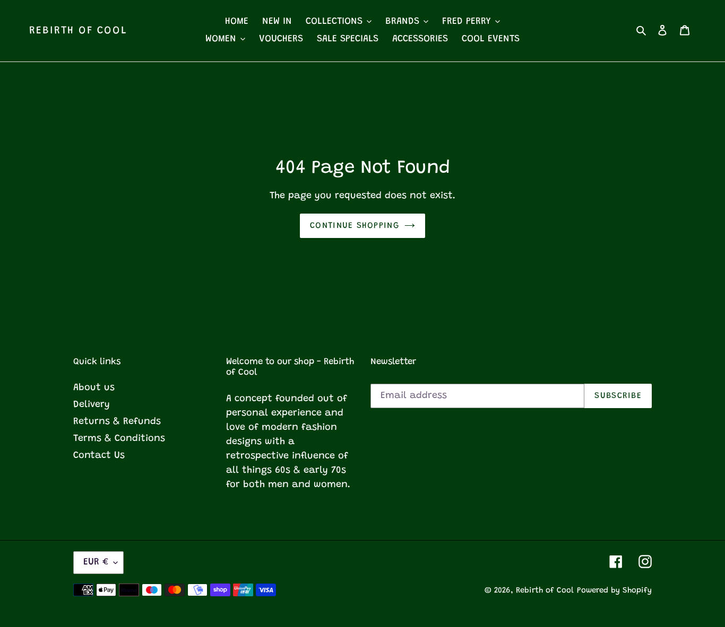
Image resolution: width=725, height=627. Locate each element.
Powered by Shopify (614, 591)
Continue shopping (354, 226)
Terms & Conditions (119, 439)
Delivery (91, 405)
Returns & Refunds (117, 422)
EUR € (95, 562)
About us (94, 388)
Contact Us (99, 456)
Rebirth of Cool (78, 30)
